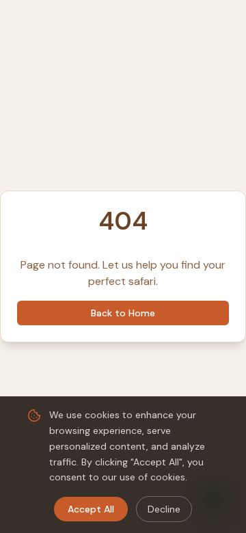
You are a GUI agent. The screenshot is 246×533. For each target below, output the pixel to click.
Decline (164, 509)
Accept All (91, 509)
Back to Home (123, 313)
